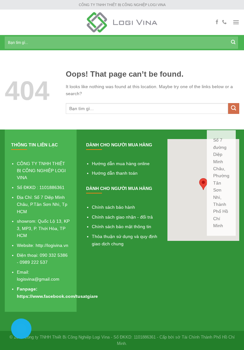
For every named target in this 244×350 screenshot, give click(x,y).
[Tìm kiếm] (233, 42)
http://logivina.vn (52, 245)
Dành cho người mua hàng (119, 144)
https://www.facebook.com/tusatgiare (57, 296)
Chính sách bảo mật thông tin (121, 226)
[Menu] (236, 22)
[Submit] (233, 108)
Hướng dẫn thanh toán (115, 173)
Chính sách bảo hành (113, 207)
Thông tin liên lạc (34, 144)
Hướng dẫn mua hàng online (121, 163)
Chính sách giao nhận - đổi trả (122, 217)
